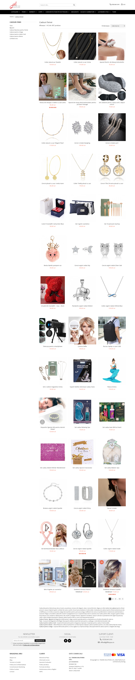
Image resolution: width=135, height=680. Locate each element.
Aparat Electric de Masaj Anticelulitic (112, 62)
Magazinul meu (16, 654)
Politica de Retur (44, 665)
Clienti (42, 654)
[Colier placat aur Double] (53, 46)
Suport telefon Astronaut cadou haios (82, 387)
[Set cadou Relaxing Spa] (82, 411)
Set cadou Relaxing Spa (82, 427)
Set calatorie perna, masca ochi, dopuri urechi (112, 103)
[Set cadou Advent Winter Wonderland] (53, 452)
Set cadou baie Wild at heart (112, 427)
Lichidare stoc (103, 12)
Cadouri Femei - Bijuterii (46, 619)
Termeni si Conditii (15, 662)
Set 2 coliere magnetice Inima (52, 387)
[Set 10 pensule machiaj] (112, 208)
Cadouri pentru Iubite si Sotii (47, 623)
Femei (24, 12)
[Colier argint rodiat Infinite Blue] (112, 290)
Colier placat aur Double (53, 62)
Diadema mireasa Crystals (112, 589)
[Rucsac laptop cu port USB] (112, 330)
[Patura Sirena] (112, 371)
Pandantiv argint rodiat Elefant (82, 306)
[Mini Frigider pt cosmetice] (53, 573)
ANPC (41, 671)
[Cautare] (74, 5)
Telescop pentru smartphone (52, 346)
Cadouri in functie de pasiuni (57, 12)
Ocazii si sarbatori (87, 12)
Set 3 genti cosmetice (82, 224)
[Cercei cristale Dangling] (82, 127)
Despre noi (13, 657)
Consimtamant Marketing (17, 667)
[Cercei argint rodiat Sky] (82, 249)
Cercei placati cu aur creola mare (53, 183)
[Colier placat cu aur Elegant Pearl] (53, 127)
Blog (11, 660)
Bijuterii (12, 28)
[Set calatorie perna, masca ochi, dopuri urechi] (112, 87)
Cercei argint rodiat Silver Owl (112, 265)
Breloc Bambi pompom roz (52, 265)
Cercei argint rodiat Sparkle (82, 549)
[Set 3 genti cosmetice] (82, 208)
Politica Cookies (14, 669)
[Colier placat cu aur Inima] (82, 46)
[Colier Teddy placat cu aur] (82, 167)
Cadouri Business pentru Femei (19, 30)
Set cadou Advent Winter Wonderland (52, 468)
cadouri (114, 608)
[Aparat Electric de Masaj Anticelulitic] (112, 46)
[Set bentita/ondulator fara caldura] (53, 533)
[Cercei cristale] (112, 492)
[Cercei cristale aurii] (112, 127)
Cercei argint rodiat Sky (82, 265)
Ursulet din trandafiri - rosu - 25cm (52, 306)
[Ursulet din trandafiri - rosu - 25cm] (53, 290)
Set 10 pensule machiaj (112, 224)
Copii (40, 12)
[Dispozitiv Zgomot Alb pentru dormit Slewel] (53, 411)
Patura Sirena (111, 387)
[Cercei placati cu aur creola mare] (53, 167)
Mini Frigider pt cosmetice (52, 589)
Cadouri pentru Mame (16, 36)
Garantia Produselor (45, 662)
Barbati (32, 12)
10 (119, 599)
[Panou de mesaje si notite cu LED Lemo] (53, 87)
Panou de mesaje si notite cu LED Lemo (53, 102)
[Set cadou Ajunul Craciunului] (82, 452)
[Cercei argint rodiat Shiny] (82, 492)
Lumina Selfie (82, 346)
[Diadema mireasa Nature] (82, 573)
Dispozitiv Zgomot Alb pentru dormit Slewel (53, 428)
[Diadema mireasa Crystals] (112, 573)
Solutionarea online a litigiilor (47, 669)
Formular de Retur (44, 667)
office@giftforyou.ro (107, 642)
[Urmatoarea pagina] (122, 599)
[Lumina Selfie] (82, 330)
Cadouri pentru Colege (16, 32)
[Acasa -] (19, 4)
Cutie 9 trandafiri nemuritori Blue (53, 224)
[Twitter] (69, 640)
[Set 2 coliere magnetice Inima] (53, 371)
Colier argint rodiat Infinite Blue (111, 306)
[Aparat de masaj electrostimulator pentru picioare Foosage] (82, 87)
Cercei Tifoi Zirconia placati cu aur (112, 183)
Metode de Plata (44, 657)
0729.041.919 (107, 639)
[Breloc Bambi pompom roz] (53, 249)
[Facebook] (65, 640)
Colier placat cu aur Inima (82, 62)
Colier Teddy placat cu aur (82, 183)
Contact (12, 671)
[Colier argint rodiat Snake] (112, 533)
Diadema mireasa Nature (82, 589)
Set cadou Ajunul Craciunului (82, 468)
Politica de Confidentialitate (31, 645)
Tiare (114, 12)
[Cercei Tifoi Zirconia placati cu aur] (112, 167)
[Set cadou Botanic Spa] (112, 452)
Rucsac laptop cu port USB (112, 346)
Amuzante (75, 12)
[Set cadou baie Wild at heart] (112, 411)
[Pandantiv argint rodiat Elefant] (82, 290)
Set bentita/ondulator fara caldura (52, 549)
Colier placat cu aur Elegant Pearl (53, 143)
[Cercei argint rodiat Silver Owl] (112, 249)
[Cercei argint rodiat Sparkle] (82, 533)
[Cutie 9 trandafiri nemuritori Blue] (53, 208)
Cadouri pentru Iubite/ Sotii (18, 34)
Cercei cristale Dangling (82, 143)
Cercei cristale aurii (112, 143)
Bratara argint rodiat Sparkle (52, 508)
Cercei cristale (112, 508)
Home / (12, 17)
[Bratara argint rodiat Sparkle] (53, 492)
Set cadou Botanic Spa (112, 468)
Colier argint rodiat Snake (111, 549)
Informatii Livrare (44, 660)
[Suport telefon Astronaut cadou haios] (82, 371)
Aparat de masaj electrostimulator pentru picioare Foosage (82, 103)
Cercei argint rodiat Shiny (82, 508)
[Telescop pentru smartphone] (53, 330)
